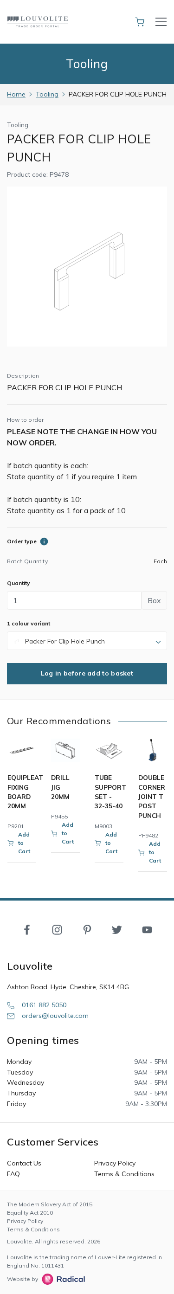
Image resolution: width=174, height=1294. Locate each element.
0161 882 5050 (44, 1005)
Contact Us (24, 1163)
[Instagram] (57, 929)
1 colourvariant (28, 623)
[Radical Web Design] (61, 1279)
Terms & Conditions (124, 1174)
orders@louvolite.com (55, 1015)
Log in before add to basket (87, 673)
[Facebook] (27, 929)
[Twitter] (117, 929)
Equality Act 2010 (30, 1212)
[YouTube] (147, 929)
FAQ (13, 1174)
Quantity (18, 582)
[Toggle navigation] (161, 22)
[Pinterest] (87, 929)
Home (16, 94)
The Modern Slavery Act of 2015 (49, 1204)
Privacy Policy (114, 1163)
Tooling (47, 94)
